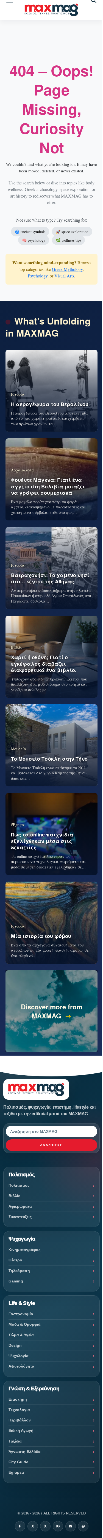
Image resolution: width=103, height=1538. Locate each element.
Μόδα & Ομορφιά (25, 1324)
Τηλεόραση (19, 1270)
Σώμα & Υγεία (21, 1335)
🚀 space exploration (72, 231)
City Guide (18, 1462)
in (70, 1526)
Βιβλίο (15, 1196)
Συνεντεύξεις (20, 1217)
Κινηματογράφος (24, 1249)
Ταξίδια (15, 1441)
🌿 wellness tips (68, 240)
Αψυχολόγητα (21, 1366)
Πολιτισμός (19, 1185)
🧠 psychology (33, 240)
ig (58, 1526)
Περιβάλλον (20, 1420)
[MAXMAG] (51, 10)
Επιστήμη (18, 1399)
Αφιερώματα (20, 1206)
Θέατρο (15, 1260)
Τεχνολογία (19, 1409)
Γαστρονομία (21, 1314)
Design (15, 1345)
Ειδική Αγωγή (21, 1430)
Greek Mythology (67, 269)
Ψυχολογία (19, 1356)
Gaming (16, 1281)
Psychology (38, 276)
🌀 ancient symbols (30, 231)
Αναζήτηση (51, 1145)
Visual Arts (64, 276)
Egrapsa (16, 1472)
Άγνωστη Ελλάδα (25, 1451)
